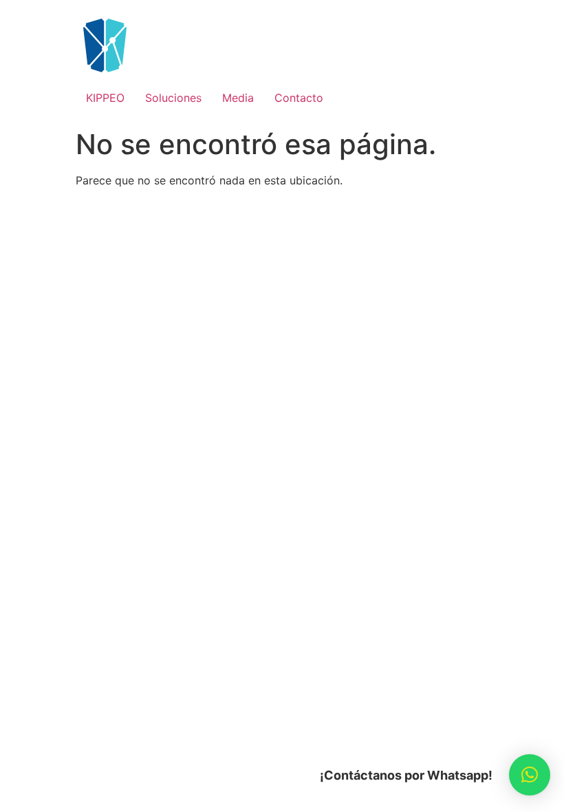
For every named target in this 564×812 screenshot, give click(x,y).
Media (238, 98)
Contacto (298, 98)
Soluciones (173, 98)
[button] (529, 774)
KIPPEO (105, 98)
